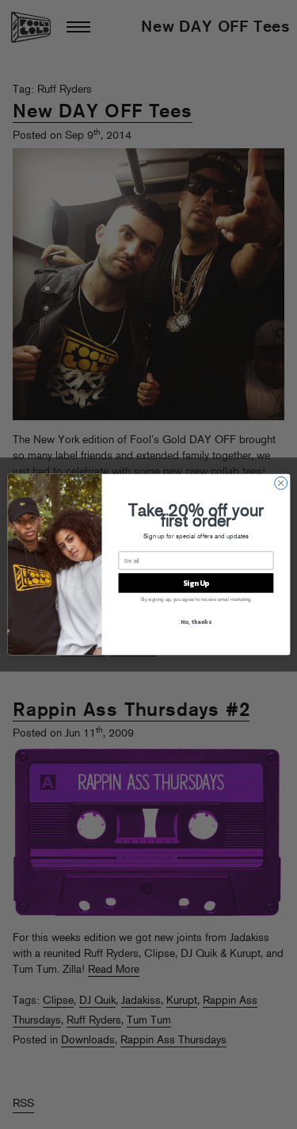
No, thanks (196, 621)
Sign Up (195, 582)
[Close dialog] (280, 482)
